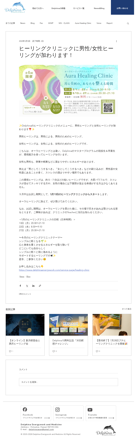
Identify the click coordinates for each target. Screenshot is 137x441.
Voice (99, 23)
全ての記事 (10, 23)
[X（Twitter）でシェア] (27, 285)
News (22, 23)
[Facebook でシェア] (20, 285)
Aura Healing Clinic (83, 23)
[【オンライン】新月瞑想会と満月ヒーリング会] (25, 325)
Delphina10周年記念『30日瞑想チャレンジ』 (68, 342)
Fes (41, 23)
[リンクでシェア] (40, 285)
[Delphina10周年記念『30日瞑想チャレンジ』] (68, 325)
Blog (33, 23)
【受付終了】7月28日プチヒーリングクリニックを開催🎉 (112, 342)
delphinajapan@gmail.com (41, 429)
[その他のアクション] (116, 41)
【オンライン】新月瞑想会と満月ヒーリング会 (24, 342)
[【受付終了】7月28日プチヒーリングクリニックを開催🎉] (112, 325)
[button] (79, 8)
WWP (50, 23)
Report (109, 23)
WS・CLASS (64, 23)
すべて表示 (126, 309)
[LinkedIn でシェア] (33, 285)
